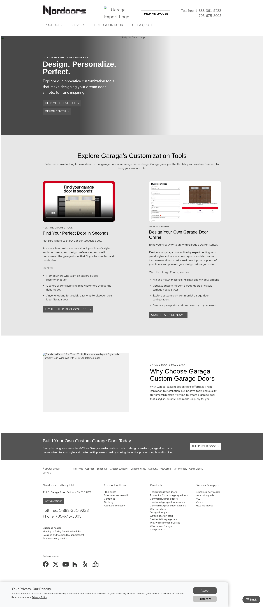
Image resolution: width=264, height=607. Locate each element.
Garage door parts (160, 512)
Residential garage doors (163, 492)
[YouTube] (66, 565)
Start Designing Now (167, 315)
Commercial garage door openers (168, 505)
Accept (205, 590)
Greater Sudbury (119, 468)
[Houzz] (76, 565)
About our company (114, 505)
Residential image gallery (163, 519)
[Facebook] (46, 565)
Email (253, 600)
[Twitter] (56, 565)
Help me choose (204, 505)
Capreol (89, 468)
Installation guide (205, 495)
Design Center (55, 111)
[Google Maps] (95, 565)
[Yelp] (85, 565)
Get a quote (142, 25)
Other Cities (195, 468)
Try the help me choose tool (66, 309)
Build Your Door (204, 446)
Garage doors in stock (161, 516)
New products (157, 529)
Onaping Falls (138, 468)
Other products (158, 509)
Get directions (53, 501)
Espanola (102, 468)
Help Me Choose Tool (60, 103)
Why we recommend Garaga (165, 522)
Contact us (109, 498)
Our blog (109, 502)
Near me (77, 468)
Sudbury (152, 468)
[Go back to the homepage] (70, 12)
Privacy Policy (39, 597)
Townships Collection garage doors (169, 495)
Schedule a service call (116, 495)
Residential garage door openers (167, 502)
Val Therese (180, 468)
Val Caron (165, 468)
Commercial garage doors (164, 498)
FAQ (198, 498)
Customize (204, 599)
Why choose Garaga (161, 526)
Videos (199, 502)
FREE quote (110, 492)
